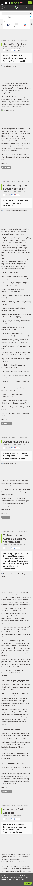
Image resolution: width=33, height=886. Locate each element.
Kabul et (27, 883)
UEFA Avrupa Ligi (22, 531)
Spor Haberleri (5, 40)
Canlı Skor (4, 17)
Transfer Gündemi (22, 805)
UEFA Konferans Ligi (23, 181)
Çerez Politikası (19, 879)
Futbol (13, 40)
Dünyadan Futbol (22, 40)
